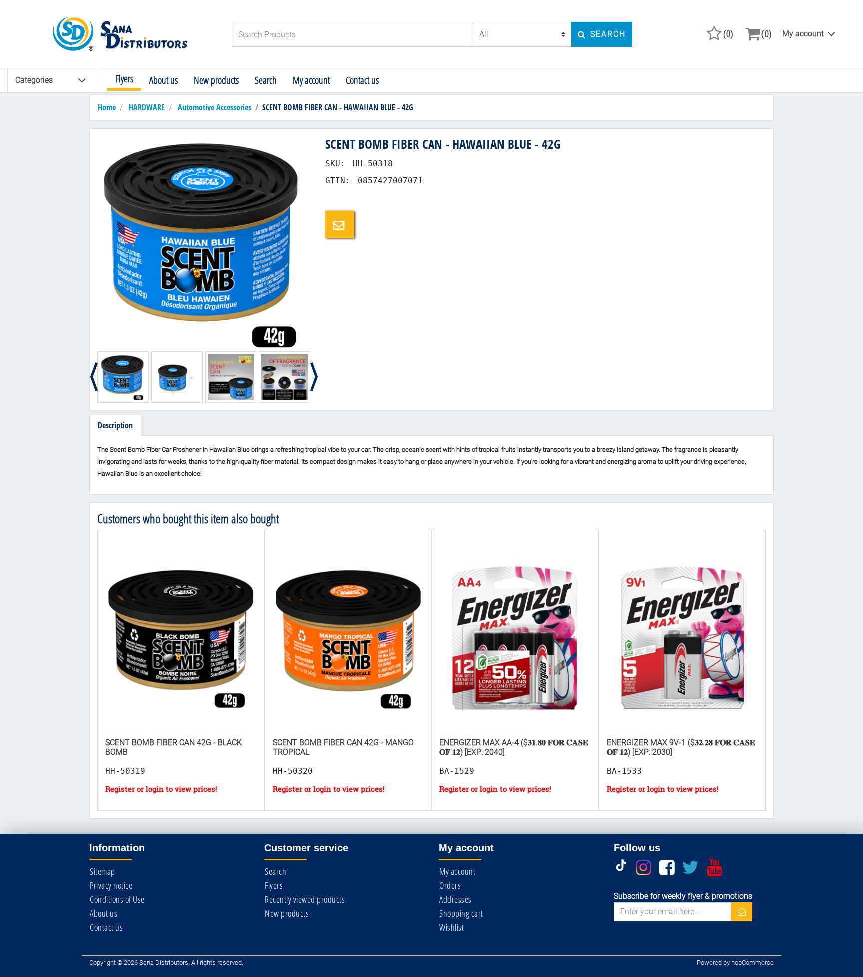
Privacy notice (111, 885)
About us (163, 80)
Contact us (362, 80)
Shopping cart (461, 913)
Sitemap (102, 871)
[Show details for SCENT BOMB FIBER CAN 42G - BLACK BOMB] (181, 642)
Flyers (124, 78)
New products (216, 80)
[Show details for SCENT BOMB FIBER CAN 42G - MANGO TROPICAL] (348, 642)
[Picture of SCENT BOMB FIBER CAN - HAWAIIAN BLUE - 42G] (203, 242)
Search (266, 80)
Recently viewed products (305, 899)
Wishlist (451, 927)
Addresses (455, 899)
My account (803, 33)
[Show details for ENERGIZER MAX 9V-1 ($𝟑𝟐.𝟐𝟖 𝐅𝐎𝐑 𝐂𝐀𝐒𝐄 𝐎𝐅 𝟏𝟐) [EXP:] (682, 642)
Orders (450, 885)
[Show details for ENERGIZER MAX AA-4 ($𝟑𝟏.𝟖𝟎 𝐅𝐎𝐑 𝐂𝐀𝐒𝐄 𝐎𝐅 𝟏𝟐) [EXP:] (515, 642)
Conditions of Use (117, 899)
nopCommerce (752, 962)
